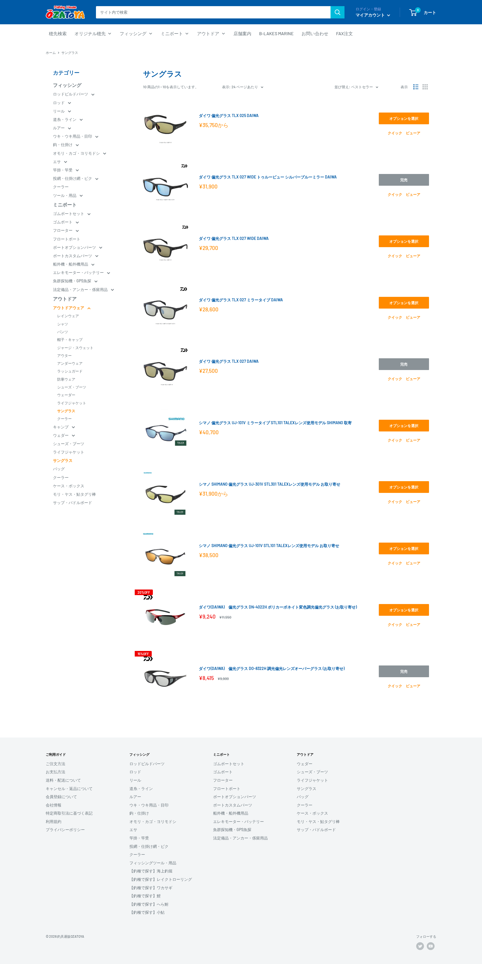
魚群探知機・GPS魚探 (72, 280)
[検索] (337, 12)
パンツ (62, 332)
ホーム (51, 52)
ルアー (59, 127)
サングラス (66, 411)
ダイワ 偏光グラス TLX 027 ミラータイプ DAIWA (241, 299)
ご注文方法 (55, 763)
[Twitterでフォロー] (420, 946)
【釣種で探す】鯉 (145, 895)
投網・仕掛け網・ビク (73, 178)
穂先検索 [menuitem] (58, 33)
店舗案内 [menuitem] (242, 33)
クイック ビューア (404, 133)
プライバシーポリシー (65, 829)
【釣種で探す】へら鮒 (148, 904)
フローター (63, 230)
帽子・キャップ (70, 339)
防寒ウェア (66, 379)
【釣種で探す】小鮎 (147, 912)
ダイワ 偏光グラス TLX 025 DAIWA (229, 115)
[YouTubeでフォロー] (431, 946)
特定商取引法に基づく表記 (69, 813)
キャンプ (61, 426)
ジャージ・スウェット (75, 347)
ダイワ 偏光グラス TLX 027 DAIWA (229, 361)
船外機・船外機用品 (71, 264)
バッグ (59, 468)
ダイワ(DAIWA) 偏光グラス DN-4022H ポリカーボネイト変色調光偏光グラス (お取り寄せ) (278, 607)
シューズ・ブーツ (71, 387)
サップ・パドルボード (72, 502)
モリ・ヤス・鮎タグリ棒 (74, 494)
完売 (404, 180)
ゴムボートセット (69, 213)
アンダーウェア (70, 363)
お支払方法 (55, 771)
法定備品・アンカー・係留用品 (81, 289)
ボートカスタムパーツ (73, 255)
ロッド (59, 102)
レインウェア (68, 316)
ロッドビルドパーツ (71, 94)
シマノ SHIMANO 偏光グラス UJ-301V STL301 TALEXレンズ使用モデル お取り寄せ (269, 484)
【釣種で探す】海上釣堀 (150, 870)
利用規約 (53, 821)
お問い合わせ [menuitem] (315, 33)
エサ (57, 161)
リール (59, 111)
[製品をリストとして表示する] (415, 86)
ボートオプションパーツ (75, 247)
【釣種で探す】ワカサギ (150, 887)
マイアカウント (371, 14)
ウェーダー (66, 395)
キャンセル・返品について (69, 788)
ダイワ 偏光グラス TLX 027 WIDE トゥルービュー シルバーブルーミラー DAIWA (268, 177)
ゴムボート (63, 221)
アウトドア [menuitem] (208, 33)
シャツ (62, 324)
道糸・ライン (65, 119)
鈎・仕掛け (63, 144)
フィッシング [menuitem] (133, 33)
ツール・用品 (65, 195)
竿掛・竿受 (63, 170)
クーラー (61, 186)
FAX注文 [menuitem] (344, 33)
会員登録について (61, 796)
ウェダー (61, 435)
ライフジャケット (71, 403)
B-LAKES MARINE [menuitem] (276, 33)
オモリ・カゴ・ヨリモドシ (77, 153)
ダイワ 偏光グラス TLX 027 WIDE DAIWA (234, 238)
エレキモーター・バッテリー (79, 272)
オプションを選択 (403, 118)
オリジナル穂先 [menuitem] (90, 33)
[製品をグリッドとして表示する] (425, 86)
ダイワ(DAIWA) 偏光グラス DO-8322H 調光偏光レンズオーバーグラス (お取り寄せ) (271, 668)
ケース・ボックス (68, 485)
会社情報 (53, 805)
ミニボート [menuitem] (172, 33)
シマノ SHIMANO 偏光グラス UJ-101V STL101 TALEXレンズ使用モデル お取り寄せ (269, 545)
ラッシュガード (70, 371)
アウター (64, 355)
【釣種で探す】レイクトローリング (160, 879)
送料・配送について (63, 780)
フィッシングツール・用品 (152, 862)
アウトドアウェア (69, 307)
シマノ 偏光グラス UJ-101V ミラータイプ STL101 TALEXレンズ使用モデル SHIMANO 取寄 (275, 422)
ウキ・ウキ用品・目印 (73, 136)
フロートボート (66, 239)
